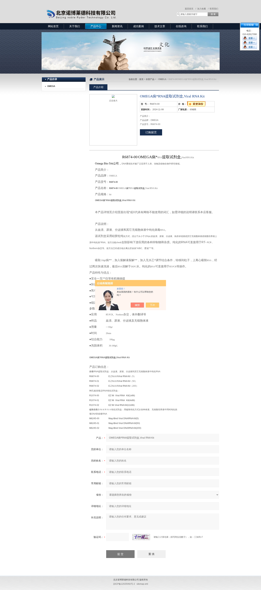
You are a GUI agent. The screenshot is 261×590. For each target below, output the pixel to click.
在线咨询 (181, 26)
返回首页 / (190, 8)
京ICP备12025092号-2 (124, 584)
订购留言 (151, 132)
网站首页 (53, 26)
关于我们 (74, 26)
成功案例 (138, 26)
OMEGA (162, 79)
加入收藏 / (202, 8)
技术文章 (159, 26)
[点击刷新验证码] (141, 537)
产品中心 (96, 26)
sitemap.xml (142, 584)
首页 (141, 79)
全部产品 (150, 79)
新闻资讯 (117, 26)
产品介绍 (98, 87)
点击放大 (113, 100)
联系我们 (214, 8)
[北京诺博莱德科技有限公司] (93, 8)
